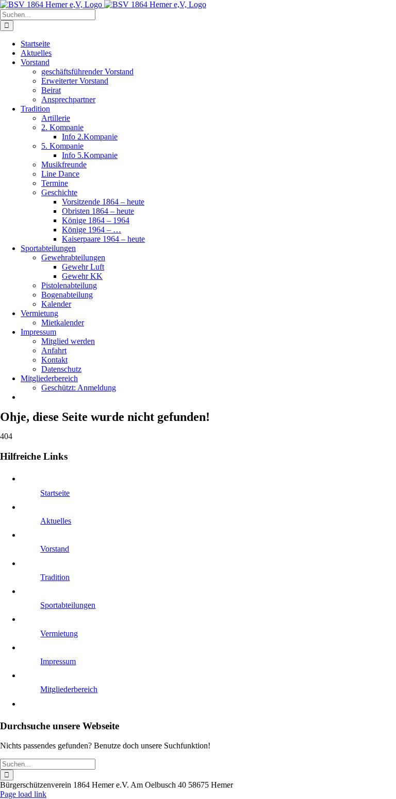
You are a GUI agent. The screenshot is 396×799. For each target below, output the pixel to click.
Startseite (55, 493)
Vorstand (54, 548)
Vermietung (59, 633)
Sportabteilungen (67, 605)
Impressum (58, 661)
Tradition (55, 577)
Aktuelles (55, 520)
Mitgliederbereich (68, 689)
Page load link (23, 794)
